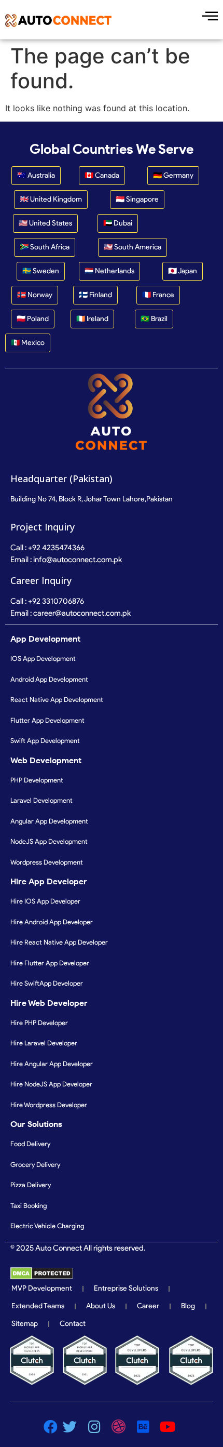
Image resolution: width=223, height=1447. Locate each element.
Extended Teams (37, 1306)
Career (148, 1306)
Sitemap (24, 1323)
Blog (188, 1306)
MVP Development (41, 1288)
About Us (100, 1306)
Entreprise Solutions (126, 1288)
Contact (73, 1323)
